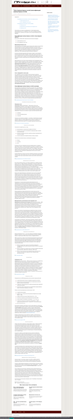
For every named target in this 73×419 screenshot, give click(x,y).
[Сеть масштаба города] (19, 255)
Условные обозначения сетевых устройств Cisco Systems (19, 395)
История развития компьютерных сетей (35, 387)
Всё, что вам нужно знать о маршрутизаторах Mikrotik (18, 387)
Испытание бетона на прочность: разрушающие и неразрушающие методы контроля (53, 30)
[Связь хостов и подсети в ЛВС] (20, 319)
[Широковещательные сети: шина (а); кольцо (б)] (22, 158)
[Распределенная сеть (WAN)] (19, 274)
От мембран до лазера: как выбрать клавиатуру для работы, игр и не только (53, 27)
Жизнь (38, 5)
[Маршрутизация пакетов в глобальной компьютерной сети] (24, 355)
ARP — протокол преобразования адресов (19, 402)
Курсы (45, 5)
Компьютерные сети (23, 13)
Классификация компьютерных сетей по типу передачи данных (27, 19)
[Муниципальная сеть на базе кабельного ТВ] (22, 229)
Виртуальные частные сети (34, 394)
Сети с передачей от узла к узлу (25, 22)
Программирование (27, 5)
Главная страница (15, 8)
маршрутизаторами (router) (30, 312)
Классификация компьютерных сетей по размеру (25, 23)
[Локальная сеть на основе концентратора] (22, 123)
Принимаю (11, 418)
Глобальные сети (22, 28)
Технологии (33, 5)
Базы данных (50, 5)
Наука (42, 5)
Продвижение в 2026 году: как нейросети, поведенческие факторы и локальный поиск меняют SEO (53, 16)
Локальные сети (22, 25)
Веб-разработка (16, 5)
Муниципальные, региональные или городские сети (28, 26)
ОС (21, 5)
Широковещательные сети (24, 20)
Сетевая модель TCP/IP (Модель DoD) (35, 402)
